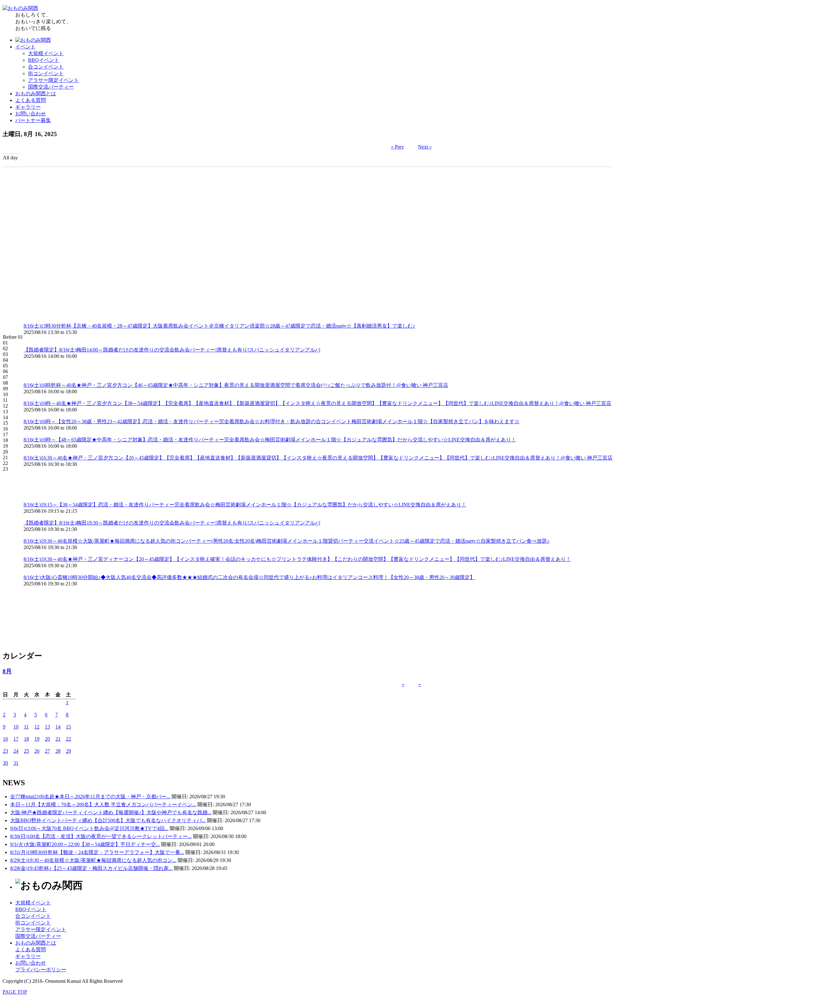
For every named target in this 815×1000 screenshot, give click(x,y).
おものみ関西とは (35, 93)
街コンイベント (46, 73)
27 (47, 751)
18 (26, 739)
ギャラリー (28, 107)
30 (5, 763)
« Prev (397, 146)
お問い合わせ (30, 113)
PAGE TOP (15, 992)
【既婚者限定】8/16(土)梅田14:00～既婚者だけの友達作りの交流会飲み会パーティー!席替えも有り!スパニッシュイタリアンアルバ (172, 349)
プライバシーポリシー (40, 969)
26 (36, 751)
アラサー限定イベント (53, 80)
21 (57, 739)
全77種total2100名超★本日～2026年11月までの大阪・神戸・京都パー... (90, 796)
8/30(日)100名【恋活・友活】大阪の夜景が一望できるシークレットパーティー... (101, 836)
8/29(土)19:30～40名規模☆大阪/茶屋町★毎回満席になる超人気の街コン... (93, 860)
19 (36, 739)
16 (5, 739)
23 (5, 751)
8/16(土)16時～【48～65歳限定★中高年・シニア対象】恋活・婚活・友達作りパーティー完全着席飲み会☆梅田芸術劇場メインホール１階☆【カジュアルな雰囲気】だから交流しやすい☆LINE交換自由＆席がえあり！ (270, 439)
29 (68, 751)
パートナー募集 (33, 120)
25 (26, 751)
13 (47, 726)
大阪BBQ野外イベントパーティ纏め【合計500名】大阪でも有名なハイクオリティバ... (108, 820)
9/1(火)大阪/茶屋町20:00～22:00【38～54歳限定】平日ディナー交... (85, 844)
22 (68, 739)
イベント (25, 46)
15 (68, 726)
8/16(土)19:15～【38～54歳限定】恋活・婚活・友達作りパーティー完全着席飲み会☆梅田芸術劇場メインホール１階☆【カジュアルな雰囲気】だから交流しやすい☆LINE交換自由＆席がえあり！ (245, 504)
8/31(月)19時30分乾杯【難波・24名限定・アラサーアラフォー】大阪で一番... (97, 852)
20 (47, 739)
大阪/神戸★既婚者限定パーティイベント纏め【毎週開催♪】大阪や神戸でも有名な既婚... (110, 812)
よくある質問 (30, 100)
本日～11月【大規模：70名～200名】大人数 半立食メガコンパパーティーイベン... (103, 804)
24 (15, 751)
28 (57, 751)
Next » (425, 146)
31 (15, 763)
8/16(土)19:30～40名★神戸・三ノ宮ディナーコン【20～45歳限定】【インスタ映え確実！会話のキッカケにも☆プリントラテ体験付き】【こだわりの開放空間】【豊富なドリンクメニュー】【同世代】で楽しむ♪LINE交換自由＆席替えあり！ (297, 559)
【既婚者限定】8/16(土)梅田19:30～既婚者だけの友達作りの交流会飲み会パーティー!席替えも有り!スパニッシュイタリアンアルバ (172, 522)
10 (15, 726)
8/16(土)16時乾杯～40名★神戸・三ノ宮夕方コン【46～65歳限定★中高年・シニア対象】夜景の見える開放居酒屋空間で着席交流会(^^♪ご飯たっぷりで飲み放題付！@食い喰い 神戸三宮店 (236, 385)
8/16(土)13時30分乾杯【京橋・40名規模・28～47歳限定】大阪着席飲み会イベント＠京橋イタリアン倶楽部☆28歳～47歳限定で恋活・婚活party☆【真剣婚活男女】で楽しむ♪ (219, 326)
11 (26, 726)
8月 (7, 671)
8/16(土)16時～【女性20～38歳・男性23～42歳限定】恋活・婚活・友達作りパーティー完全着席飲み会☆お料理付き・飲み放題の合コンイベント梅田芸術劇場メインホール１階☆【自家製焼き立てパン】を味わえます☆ (272, 421)
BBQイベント (43, 60)
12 (36, 726)
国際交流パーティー (51, 87)
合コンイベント (46, 66)
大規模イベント (46, 53)
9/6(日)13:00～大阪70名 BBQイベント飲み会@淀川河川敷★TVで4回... (89, 828)
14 (57, 726)
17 (15, 739)
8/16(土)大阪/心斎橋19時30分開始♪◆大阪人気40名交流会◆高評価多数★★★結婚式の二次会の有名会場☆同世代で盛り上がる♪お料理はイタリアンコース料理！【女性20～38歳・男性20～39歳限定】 (249, 577)
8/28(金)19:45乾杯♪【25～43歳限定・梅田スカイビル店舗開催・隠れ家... (91, 868)
